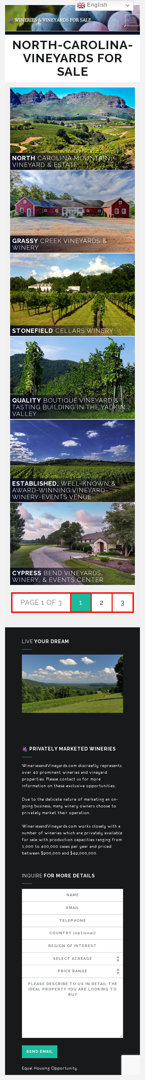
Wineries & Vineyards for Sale (49, 20)
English (96, 5)
